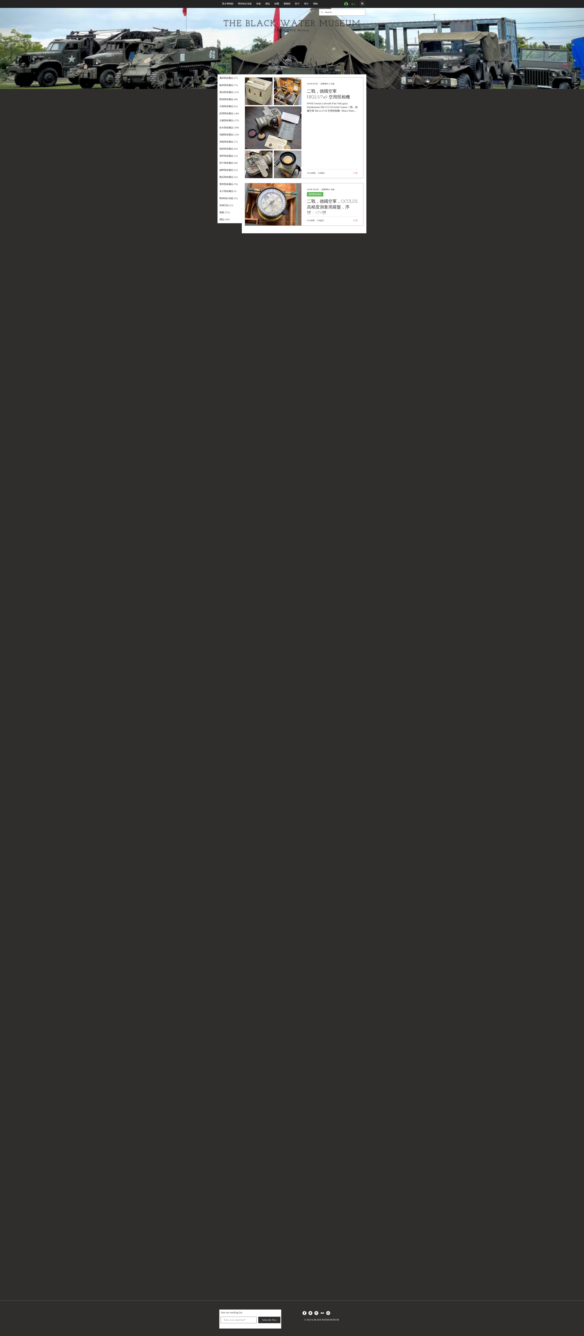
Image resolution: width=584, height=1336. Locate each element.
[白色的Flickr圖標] (322, 1313)
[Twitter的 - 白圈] (310, 1313)
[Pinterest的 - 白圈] (316, 1313)
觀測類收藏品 (315, 194)
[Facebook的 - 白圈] (304, 1313)
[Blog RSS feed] (362, 3)
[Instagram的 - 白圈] (328, 1313)
